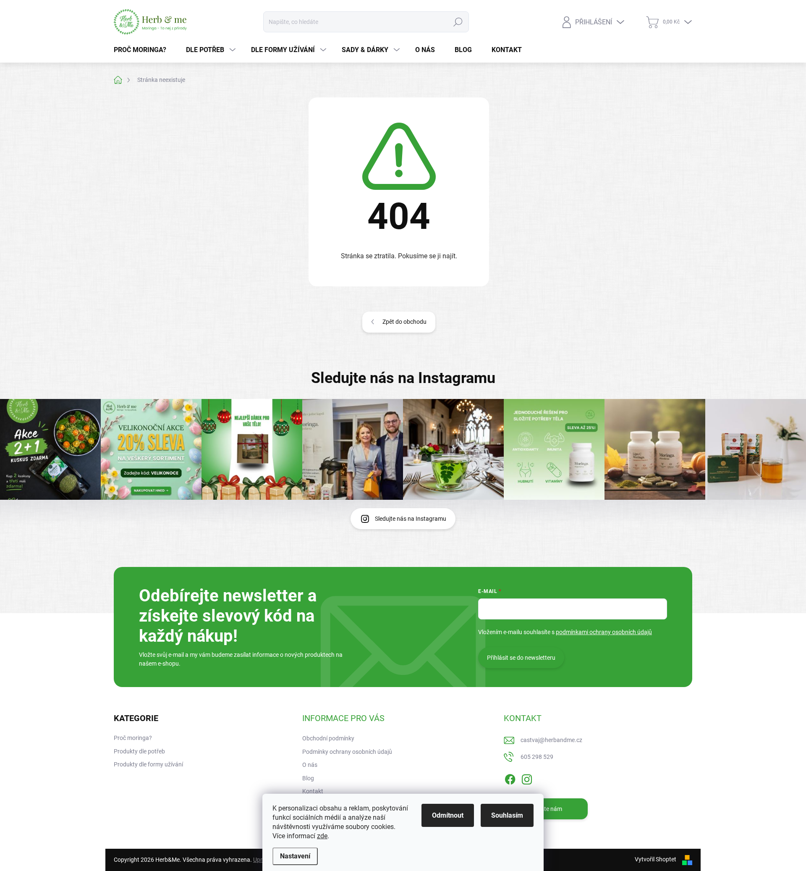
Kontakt (312, 791)
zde (322, 836)
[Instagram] (527, 777)
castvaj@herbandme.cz (551, 740)
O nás (309, 764)
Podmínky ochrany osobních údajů (347, 751)
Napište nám (545, 808)
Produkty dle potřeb (139, 751)
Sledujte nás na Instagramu (410, 518)
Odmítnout (447, 815)
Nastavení (295, 856)
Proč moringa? (133, 738)
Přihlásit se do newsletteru (521, 657)
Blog (308, 778)
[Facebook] (510, 777)
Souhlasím (507, 815)
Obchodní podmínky (328, 738)
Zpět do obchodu (404, 321)
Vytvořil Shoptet (655, 859)
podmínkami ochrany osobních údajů (604, 632)
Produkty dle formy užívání (148, 764)
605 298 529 (537, 756)
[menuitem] (143, 50)
